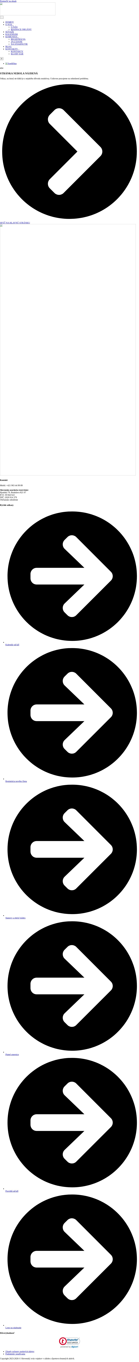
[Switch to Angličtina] (11, 63)
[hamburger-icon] (2, 17)
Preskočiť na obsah (8, 1)
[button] (69, 1342)
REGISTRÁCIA (18, 39)
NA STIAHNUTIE (19, 44)
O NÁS (8, 24)
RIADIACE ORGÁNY (21, 29)
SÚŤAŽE (9, 32)
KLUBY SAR (17, 54)
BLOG (8, 46)
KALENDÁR (11, 34)
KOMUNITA (11, 37)
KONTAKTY (11, 49)
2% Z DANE (16, 41)
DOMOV (9, 22)
